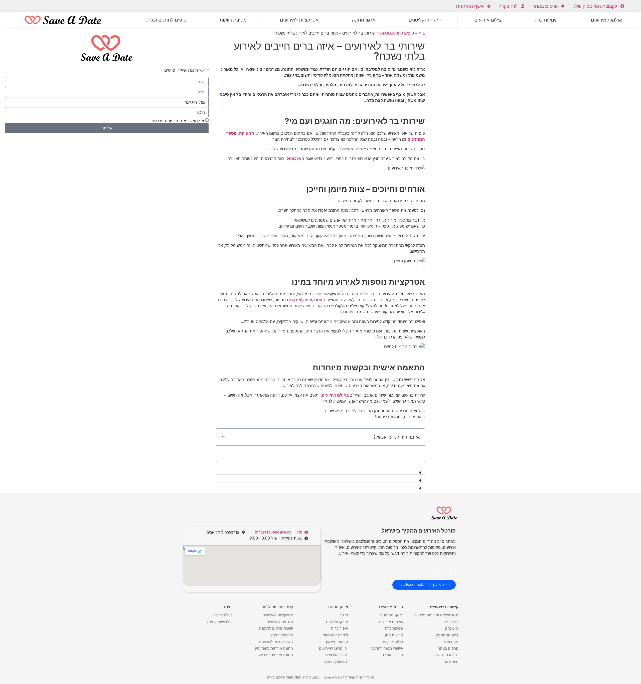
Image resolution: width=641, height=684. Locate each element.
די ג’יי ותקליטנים (425, 20)
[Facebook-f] (451, 570)
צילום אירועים (488, 20)
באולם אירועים (335, 395)
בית (422, 33)
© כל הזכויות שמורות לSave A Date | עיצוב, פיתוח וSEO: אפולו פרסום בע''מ (320, 677)
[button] (223, 437)
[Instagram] (438, 570)
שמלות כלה (546, 20)
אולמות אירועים (606, 20)
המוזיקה (246, 133)
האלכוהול (295, 158)
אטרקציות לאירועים (299, 20)
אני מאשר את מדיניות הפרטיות (177, 120)
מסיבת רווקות (233, 20)
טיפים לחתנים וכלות (166, 20)
